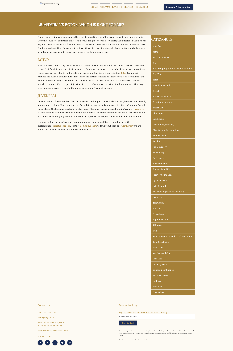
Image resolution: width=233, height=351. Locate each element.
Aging (155, 51)
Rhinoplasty (158, 225)
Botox (124, 72)
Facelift (156, 141)
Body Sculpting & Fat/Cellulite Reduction (173, 68)
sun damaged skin (162, 253)
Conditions (158, 119)
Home (94, 7)
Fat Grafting (159, 152)
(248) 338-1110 (49, 312)
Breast (156, 91)
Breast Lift (158, 107)
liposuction (158, 202)
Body (155, 63)
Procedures (158, 214)
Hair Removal (159, 186)
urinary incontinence (163, 270)
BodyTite (157, 74)
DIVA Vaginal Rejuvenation (166, 130)
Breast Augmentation (163, 102)
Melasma (157, 208)
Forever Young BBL (162, 174)
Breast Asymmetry (162, 96)
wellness (157, 281)
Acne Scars (158, 46)
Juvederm (139, 108)
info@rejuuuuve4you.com (56, 330)
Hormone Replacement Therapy (168, 191)
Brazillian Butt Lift (162, 85)
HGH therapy (126, 125)
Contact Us (142, 7)
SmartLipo (158, 247)
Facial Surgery (160, 147)
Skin (155, 230)
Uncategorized (160, 264)
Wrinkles (157, 286)
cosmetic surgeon (60, 125)
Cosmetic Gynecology (163, 124)
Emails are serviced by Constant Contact (133, 340)
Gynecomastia (160, 180)
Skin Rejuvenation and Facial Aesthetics (172, 236)
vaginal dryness (160, 275)
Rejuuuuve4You (88, 125)
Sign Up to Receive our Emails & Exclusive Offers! (143, 312)
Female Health (160, 163)
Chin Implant (159, 113)
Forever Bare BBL (161, 169)
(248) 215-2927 (49, 317)
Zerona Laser (159, 292)
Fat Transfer (159, 158)
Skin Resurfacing (161, 242)
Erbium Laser (159, 135)
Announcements (161, 57)
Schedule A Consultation (178, 7)
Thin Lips (157, 258)
